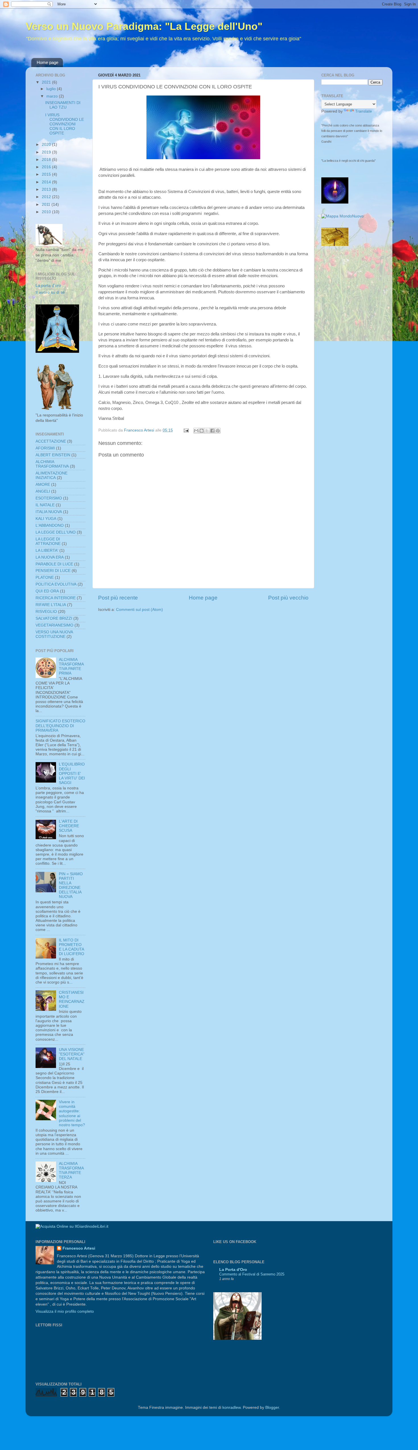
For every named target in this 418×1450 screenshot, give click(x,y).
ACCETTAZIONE (51, 441)
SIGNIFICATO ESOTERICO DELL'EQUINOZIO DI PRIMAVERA (60, 725)
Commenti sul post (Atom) (139, 609)
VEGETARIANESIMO (54, 625)
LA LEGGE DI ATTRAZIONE (48, 541)
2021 (47, 82)
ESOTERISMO (49, 498)
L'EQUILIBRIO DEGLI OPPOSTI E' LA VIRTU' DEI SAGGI (72, 773)
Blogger (272, 1407)
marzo (52, 96)
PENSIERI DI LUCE (53, 571)
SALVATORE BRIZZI (54, 618)
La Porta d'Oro (233, 1270)
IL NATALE (45, 505)
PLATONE (45, 577)
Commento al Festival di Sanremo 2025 (251, 1274)
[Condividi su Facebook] (212, 430)
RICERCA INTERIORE (56, 598)
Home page (47, 62)
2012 (47, 197)
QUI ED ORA (47, 591)
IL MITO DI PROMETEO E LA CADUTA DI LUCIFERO (71, 947)
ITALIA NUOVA (49, 512)
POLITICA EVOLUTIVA (56, 584)
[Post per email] (186, 430)
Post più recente (118, 598)
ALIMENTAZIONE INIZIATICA (51, 475)
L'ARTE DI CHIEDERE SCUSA (69, 826)
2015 (47, 174)
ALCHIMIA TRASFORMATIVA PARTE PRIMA (71, 666)
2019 (47, 152)
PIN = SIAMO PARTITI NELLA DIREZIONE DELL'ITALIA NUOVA (71, 885)
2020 (47, 144)
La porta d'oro (48, 285)
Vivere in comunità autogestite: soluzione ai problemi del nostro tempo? (72, 1113)
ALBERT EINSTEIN (53, 455)
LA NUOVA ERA (50, 557)
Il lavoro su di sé (50, 292)
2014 (47, 182)
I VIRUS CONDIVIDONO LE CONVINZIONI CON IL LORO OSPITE (64, 124)
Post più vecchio (288, 598)
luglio (51, 89)
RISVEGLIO (46, 611)
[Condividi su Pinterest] (218, 430)
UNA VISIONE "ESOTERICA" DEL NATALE (71, 1054)
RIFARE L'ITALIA (51, 605)
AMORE (43, 484)
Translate (363, 111)
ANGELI (43, 491)
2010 (47, 212)
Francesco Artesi (79, 1248)
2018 (47, 159)
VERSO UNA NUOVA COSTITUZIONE (54, 634)
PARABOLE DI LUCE (54, 564)
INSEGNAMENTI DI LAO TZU (62, 105)
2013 (47, 189)
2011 (46, 204)
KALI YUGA (46, 518)
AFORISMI (45, 448)
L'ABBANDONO (50, 525)
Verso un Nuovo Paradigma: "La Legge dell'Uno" (144, 26)
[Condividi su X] (207, 430)
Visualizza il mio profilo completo (65, 1311)
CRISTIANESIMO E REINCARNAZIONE (71, 999)
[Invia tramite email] (196, 430)
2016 (47, 167)
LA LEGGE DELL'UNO (56, 532)
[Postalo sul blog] (201, 430)
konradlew (231, 1407)
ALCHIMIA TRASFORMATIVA (52, 464)
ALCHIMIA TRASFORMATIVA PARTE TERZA (71, 1170)
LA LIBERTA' (47, 550)
